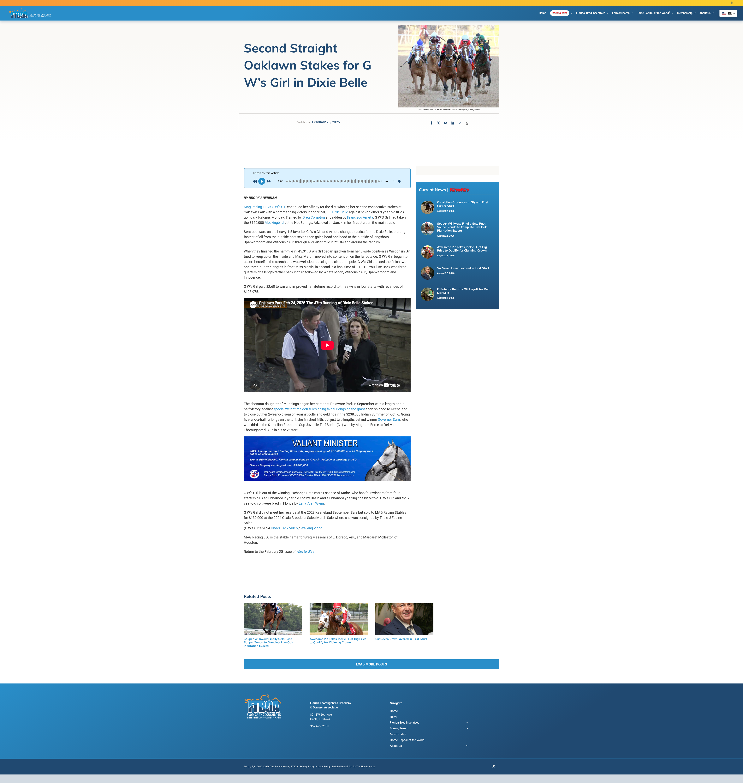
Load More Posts (371, 664)
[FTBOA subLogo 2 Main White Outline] (30, 8)
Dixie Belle (340, 212)
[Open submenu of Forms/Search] (466, 729)
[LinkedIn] (452, 123)
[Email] (459, 123)
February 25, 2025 (326, 122)
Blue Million (346, 766)
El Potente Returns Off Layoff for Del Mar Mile (463, 290)
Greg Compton (313, 217)
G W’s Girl (279, 207)
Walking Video (311, 528)
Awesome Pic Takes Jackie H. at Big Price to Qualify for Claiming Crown (462, 248)
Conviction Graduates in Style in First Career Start (462, 204)
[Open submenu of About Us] (466, 746)
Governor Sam (389, 419)
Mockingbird (274, 223)
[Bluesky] (445, 123)
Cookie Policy (323, 766)
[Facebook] (431, 123)
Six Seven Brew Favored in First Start (463, 268)
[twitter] (732, 3)
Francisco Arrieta (360, 217)
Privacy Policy (307, 766)
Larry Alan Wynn (311, 503)
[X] (438, 123)
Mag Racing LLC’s (257, 207)
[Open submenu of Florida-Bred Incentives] (466, 723)
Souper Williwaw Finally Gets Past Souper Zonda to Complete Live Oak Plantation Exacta (462, 227)
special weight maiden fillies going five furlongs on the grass (320, 409)
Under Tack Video (284, 528)
